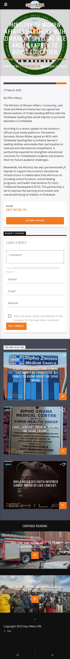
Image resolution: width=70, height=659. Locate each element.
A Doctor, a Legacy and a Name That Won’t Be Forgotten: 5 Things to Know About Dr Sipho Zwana (35, 374)
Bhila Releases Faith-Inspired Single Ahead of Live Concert (35, 484)
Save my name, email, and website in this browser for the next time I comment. (38, 316)
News (35, 20)
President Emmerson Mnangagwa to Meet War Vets (36, 589)
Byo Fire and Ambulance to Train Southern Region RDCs (35, 545)
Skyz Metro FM (30, 66)
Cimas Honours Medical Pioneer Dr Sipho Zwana (35, 429)
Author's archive (35, 221)
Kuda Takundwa (14, 394)
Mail (9, 631)
